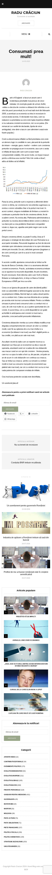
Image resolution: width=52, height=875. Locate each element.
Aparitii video (9, 757)
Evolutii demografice (13, 771)
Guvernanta (9, 799)
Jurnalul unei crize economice (26, 640)
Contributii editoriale (13, 762)
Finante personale (12, 790)
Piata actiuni (9, 818)
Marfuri (7, 809)
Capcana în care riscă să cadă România (26, 713)
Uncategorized (10, 846)
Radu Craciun (26, 90)
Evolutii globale (11, 780)
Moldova (7, 813)
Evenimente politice (12, 766)
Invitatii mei (8, 804)
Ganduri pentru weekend (15, 794)
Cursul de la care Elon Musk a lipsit (26, 690)
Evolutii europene (12, 776)
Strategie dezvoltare (13, 842)
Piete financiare (11, 827)
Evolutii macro (10, 785)
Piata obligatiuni (11, 823)
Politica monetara (12, 837)
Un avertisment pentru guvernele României (26, 505)
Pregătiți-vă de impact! (26, 616)
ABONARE (26, 23)
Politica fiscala (11, 832)
